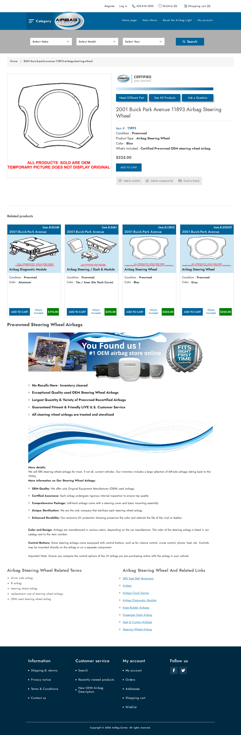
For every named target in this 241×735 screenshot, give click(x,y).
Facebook (174, 670)
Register (110, 6)
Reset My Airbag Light (177, 20)
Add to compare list (162, 181)
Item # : (121, 128)
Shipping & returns (44, 670)
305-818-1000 (145, 6)
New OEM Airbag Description (90, 690)
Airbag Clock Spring (136, 593)
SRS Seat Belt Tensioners (138, 578)
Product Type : (125, 138)
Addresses (133, 689)
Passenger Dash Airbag (137, 615)
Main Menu (150, 20)
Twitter (183, 670)
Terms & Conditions (44, 689)
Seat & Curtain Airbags (137, 622)
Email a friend (191, 181)
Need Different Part (131, 98)
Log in (123, 6)
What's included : (128, 148)
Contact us (38, 698)
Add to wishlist (132, 181)
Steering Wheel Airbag (137, 629)
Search (191, 41)
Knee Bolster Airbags (136, 607)
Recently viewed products (96, 680)
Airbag (127, 585)
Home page (129, 20)
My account (205, 20)
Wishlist (131, 707)
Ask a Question (197, 98)
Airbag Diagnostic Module (139, 600)
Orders (130, 680)
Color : (120, 143)
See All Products (164, 98)
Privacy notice (41, 680)
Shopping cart (135, 698)
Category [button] (43, 21)
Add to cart (128, 167)
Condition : (123, 133)
